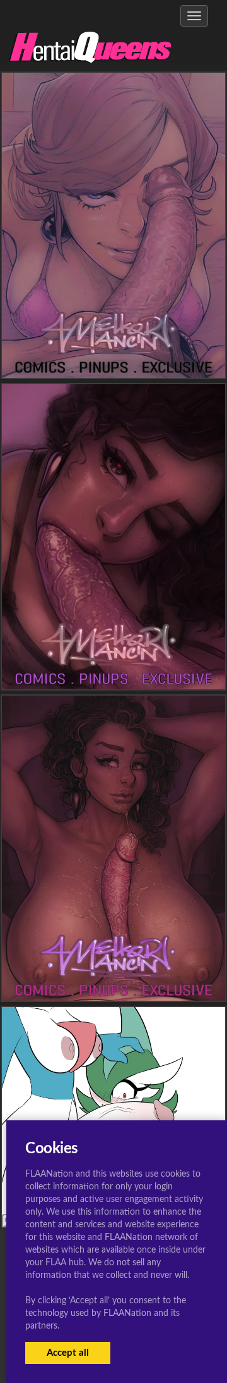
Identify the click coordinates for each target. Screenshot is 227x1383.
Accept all (68, 1353)
